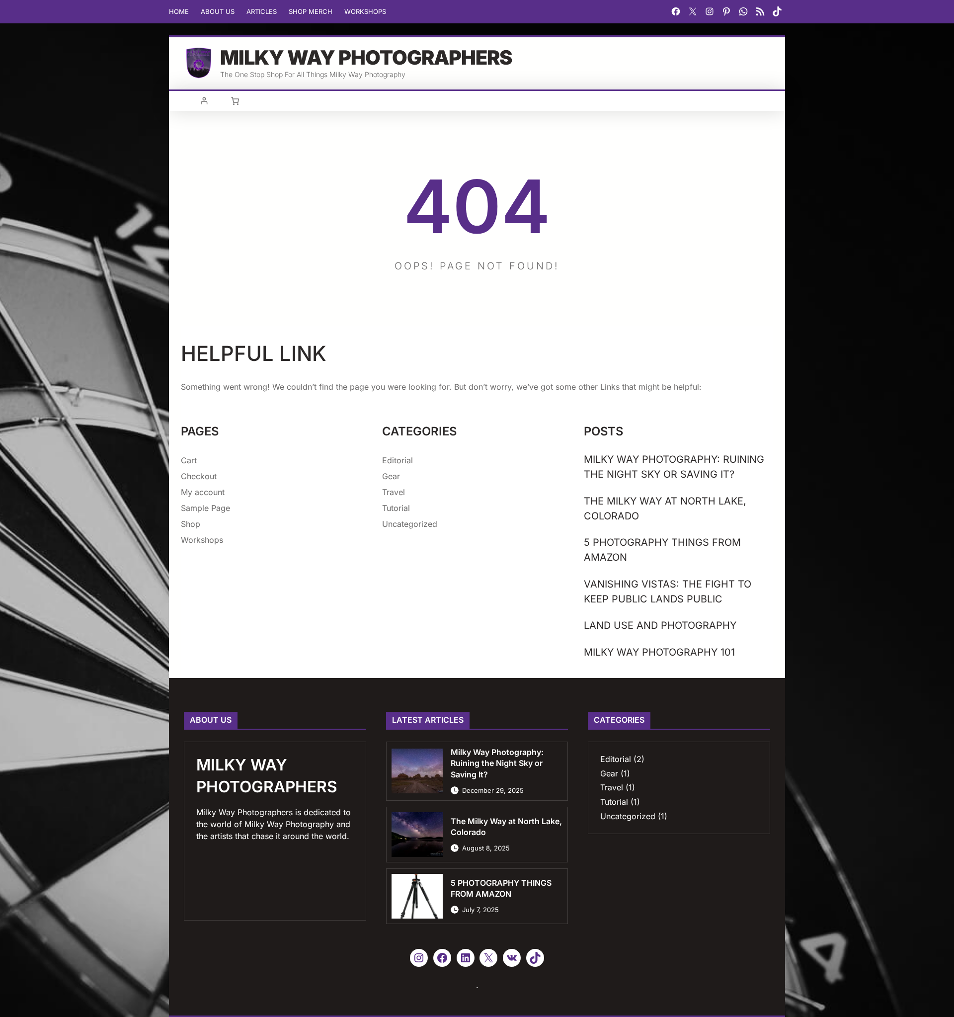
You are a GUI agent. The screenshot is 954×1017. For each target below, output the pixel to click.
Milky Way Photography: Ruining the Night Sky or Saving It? (674, 466)
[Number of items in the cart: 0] (235, 101)
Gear (391, 476)
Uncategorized (409, 524)
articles (261, 11)
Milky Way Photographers (366, 58)
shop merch (310, 11)
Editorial (397, 460)
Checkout (199, 476)
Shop (190, 524)
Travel (393, 492)
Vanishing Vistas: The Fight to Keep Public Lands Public (667, 591)
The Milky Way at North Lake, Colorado (665, 508)
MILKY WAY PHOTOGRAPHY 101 (659, 652)
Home (179, 11)
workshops (365, 11)
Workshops (202, 540)
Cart (189, 460)
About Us (218, 11)
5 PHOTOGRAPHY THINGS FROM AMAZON (662, 549)
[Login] (204, 100)
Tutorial (396, 508)
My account (203, 492)
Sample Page (205, 508)
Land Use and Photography (660, 625)
